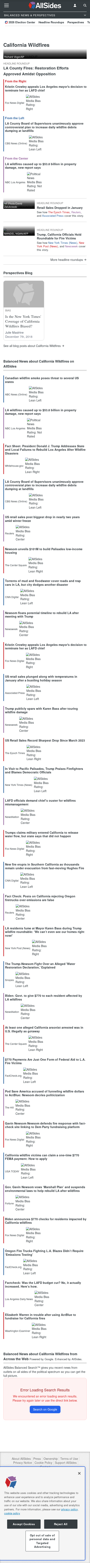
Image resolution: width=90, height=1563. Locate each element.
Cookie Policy (43, 1463)
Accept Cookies (24, 1524)
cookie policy (12, 1513)
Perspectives (75, 22)
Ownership (51, 1459)
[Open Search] (85, 5)
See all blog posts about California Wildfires (32, 346)
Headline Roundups (51, 22)
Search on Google (45, 1409)
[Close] (79, 1473)
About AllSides (21, 1459)
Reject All (61, 1524)
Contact (45, 1467)
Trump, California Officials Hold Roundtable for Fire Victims (59, 236)
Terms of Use (69, 1459)
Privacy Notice (22, 1463)
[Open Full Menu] (6, 5)
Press (37, 1459)
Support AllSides (66, 1463)
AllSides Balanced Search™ (21, 1367)
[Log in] (75, 5)
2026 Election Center (22, 22)
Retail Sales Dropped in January (60, 208)
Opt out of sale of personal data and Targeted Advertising (42, 1541)
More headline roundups (66, 260)
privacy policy (69, 1509)
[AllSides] (45, 5)
